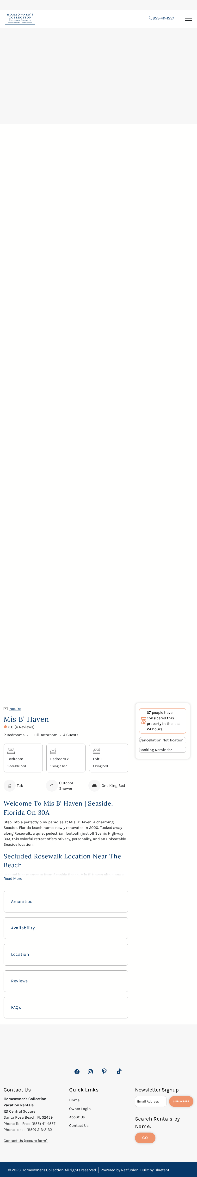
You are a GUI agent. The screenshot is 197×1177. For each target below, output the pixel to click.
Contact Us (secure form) (26, 1140)
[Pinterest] (104, 1071)
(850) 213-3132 (39, 1129)
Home (74, 1100)
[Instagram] (90, 1074)
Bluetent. (162, 1170)
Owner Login (80, 1108)
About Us (77, 1117)
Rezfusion (130, 1170)
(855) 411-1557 (43, 1123)
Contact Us (78, 1125)
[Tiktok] (119, 1071)
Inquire (15, 708)
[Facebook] (77, 1074)
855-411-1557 (163, 18)
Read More (13, 878)
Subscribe (181, 1101)
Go (145, 1137)
